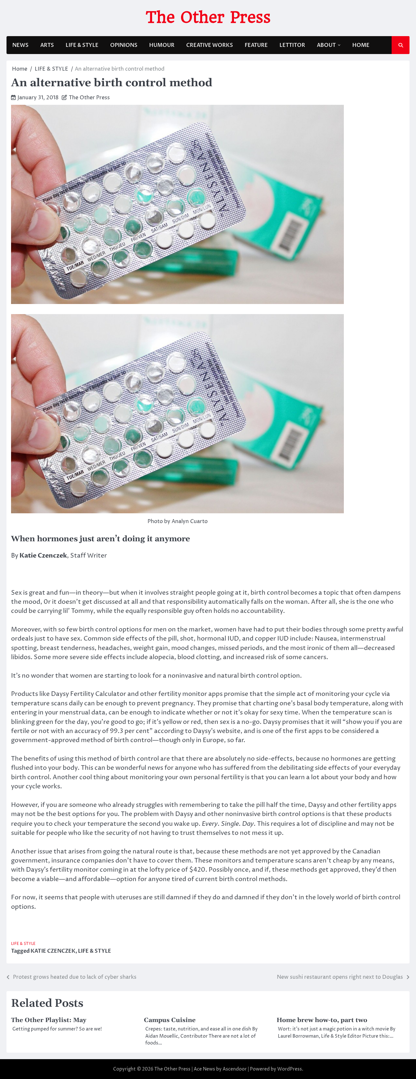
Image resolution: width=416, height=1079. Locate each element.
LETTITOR (292, 45)
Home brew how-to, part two (322, 1020)
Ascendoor (235, 1069)
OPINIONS (123, 45)
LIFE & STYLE (82, 45)
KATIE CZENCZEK (53, 951)
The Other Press (208, 17)
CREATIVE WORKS (209, 45)
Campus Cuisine (170, 1020)
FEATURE (256, 45)
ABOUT (326, 45)
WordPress (289, 1069)
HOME (361, 45)
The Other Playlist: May (48, 1020)
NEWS (20, 45)
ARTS (47, 45)
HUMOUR (162, 45)
